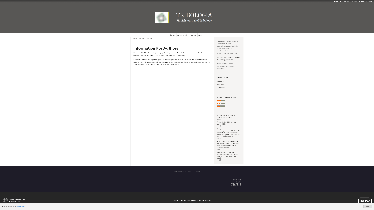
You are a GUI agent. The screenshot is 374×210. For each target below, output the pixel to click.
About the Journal (154, 53)
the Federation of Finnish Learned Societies (196, 200)
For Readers (220, 81)
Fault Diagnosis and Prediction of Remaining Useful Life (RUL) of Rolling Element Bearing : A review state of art (228, 144)
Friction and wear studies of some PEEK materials (226, 116)
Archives (193, 35)
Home (135, 38)
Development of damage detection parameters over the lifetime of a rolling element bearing (227, 155)
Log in (170, 55)
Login (362, 1)
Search (370, 1)
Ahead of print (182, 35)
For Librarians (221, 87)
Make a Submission (342, 1)
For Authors (220, 84)
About (200, 35)
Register (354, 1)
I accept (367, 206)
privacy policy (20, 206)
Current (172, 35)
